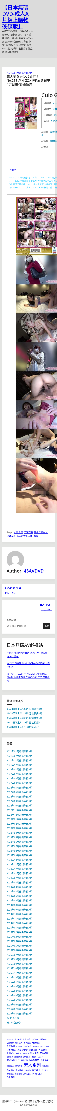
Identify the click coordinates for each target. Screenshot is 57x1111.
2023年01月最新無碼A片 (19, 819)
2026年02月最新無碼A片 (19, 986)
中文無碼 (26, 1039)
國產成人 (19, 1043)
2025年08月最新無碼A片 (19, 959)
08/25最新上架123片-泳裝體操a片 (24, 713)
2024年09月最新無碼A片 (19, 909)
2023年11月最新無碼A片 (19, 864)
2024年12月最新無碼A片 (19, 923)
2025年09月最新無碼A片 (19, 963)
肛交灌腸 (45, 1066)
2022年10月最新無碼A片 (19, 805)
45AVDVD (34, 571)
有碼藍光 (43, 1049)
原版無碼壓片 (41, 532)
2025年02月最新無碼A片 (19, 932)
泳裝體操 (33, 535)
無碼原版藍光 (13, 1060)
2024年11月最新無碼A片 (19, 918)
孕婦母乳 (11, 535)
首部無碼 (18, 1074)
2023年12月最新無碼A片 (19, 869)
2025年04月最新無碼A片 (19, 941)
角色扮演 (27, 1070)
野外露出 (45, 1070)
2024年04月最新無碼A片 (19, 887)
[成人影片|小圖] (26, 111)
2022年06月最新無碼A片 (19, 792)
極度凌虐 (26, 1053)
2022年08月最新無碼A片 (19, 796)
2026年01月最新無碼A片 (19, 982)
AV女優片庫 (13, 1018)
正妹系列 (10, 1057)
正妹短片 (44, 1053)
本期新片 (11, 1053)
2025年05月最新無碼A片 (19, 945)
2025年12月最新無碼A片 (19, 977)
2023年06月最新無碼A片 (19, 841)
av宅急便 (18, 532)
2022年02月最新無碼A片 (19, 774)
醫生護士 (36, 1070)
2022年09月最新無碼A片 (19, 801)
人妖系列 (34, 1039)
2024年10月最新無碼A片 (19, 914)
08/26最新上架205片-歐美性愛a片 (24, 718)
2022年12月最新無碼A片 (19, 814)
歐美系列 (34, 1053)
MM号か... (10, 592)
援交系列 (36, 1046)
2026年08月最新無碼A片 (19, 1013)
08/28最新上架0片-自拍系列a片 (23, 727)
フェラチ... (46, 609)
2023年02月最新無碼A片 (19, 823)
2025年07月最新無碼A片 (19, 954)
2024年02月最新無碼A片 (19, 878)
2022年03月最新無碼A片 (19, 778)
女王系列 (11, 1046)
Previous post (13, 588)
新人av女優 (22, 535)
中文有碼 (17, 1039)
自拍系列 (10, 1070)
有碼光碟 (33, 1049)
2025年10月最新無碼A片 (19, 968)
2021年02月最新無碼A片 (19, 755)
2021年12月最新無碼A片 (19, 765)
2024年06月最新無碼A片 (19, 896)
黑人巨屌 (39, 1073)
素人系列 (32, 1065)
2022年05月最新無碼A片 (19, 787)
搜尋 (47, 626)
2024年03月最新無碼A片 (19, 882)
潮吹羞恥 (26, 1057)
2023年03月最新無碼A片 (19, 828)
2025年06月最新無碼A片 (19, 950)
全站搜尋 (11, 620)
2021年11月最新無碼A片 (19, 760)
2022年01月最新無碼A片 (19, 769)
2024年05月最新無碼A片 (19, 891)
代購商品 (28, 532)
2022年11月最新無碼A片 (19, 810)
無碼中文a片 (38, 1056)
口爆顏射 (10, 1043)
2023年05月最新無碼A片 (19, 837)
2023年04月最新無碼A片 (19, 832)
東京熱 (18, 1053)
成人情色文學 (14, 1022)
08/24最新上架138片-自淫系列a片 (24, 709)
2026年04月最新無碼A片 (19, 995)
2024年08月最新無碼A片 (19, 905)
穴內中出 (19, 1066)
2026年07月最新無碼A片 (19, 1009)
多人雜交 (27, 1043)
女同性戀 (36, 1042)
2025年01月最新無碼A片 (19, 927)
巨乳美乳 (19, 1046)
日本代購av (11, 1050)
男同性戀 (24, 1060)
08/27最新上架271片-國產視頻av (24, 722)
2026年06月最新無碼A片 (19, 1004)
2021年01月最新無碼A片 (19, 73)
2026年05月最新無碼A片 (19, 1000)
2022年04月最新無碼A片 (19, 783)
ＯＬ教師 (11, 1077)
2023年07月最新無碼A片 (19, 846)
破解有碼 (10, 1066)
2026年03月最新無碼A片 (19, 991)
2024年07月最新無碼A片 (19, 900)
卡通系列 (42, 1039)
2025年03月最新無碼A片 (19, 936)
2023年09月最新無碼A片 (19, 855)
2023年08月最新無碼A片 (19, 850)
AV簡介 (13, 170)
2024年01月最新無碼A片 (19, 873)
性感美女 (27, 1046)
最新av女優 (22, 1049)
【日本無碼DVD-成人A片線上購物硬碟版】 (15, 17)
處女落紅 (19, 1070)
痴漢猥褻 (34, 1060)
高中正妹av (28, 1073)
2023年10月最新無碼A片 (19, 860)
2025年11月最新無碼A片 (19, 972)
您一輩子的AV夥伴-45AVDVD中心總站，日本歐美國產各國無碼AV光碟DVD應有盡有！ (28, 677)
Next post (46, 604)
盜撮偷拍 (44, 1060)
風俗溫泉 (10, 1074)
